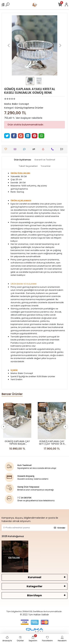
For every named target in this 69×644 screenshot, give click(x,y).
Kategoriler (34, 586)
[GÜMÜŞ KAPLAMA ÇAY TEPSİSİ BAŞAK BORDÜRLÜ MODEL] (17, 420)
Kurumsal (34, 577)
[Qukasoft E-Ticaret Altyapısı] (34, 630)
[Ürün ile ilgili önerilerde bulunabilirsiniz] (62, 149)
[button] (8, 45)
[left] (3, 427)
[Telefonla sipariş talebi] (53, 149)
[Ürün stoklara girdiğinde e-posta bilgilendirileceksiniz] (44, 149)
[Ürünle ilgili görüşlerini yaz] (25, 149)
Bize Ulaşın (34, 595)
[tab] (22, 160)
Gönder (61, 527)
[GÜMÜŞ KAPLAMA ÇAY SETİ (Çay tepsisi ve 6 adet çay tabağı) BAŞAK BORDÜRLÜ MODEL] (52, 420)
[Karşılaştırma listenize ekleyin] (34, 149)
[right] (65, 427)
